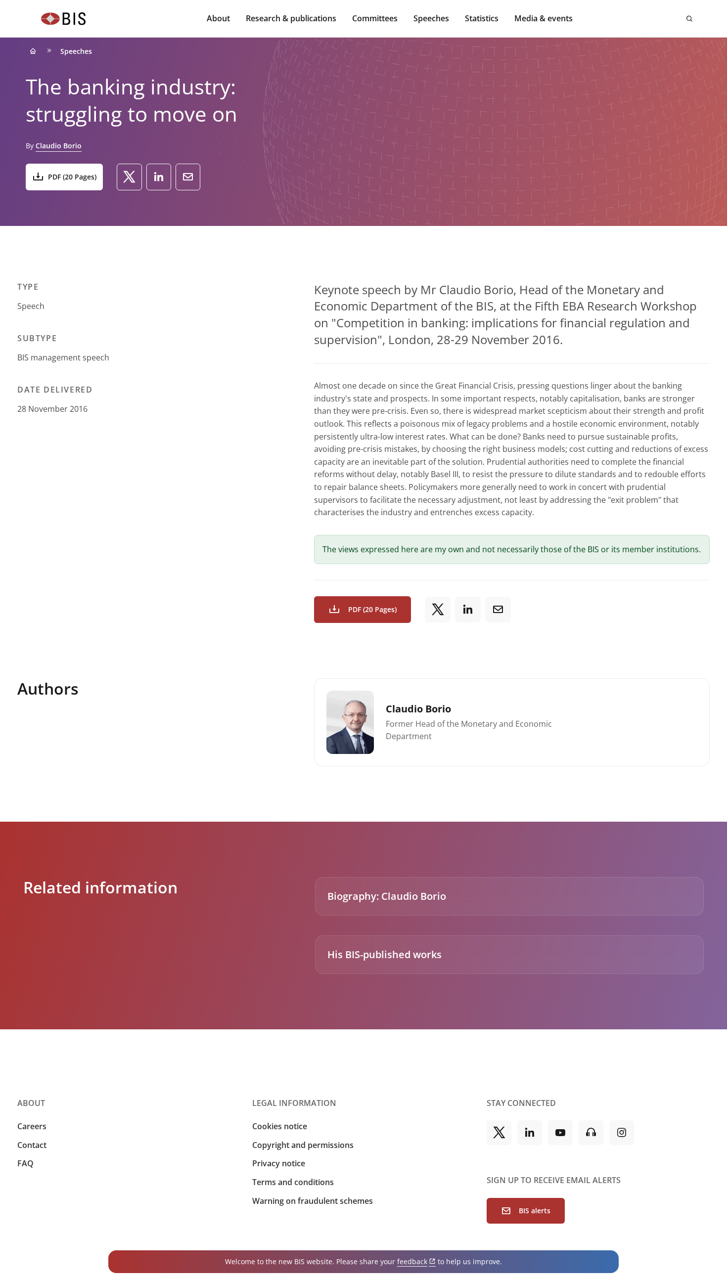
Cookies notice (279, 1126)
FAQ (25, 1163)
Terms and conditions (293, 1182)
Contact (31, 1145)
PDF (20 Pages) (72, 176)
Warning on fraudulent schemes (312, 1200)
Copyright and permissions (303, 1145)
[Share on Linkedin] (158, 177)
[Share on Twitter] (129, 177)
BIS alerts (534, 1210)
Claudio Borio (59, 145)
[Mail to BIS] (188, 177)
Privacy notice (278, 1163)
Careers (31, 1126)
